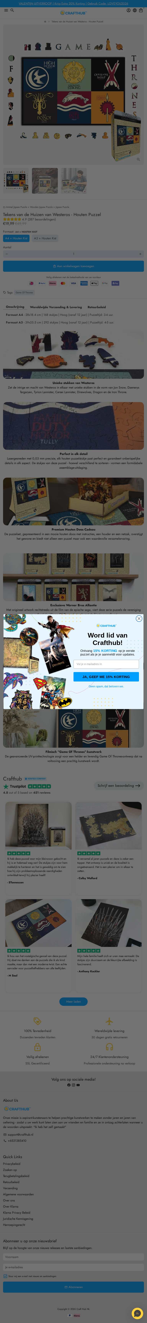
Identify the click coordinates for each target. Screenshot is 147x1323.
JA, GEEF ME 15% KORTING (106, 677)
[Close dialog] (139, 618)
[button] (137, 1313)
